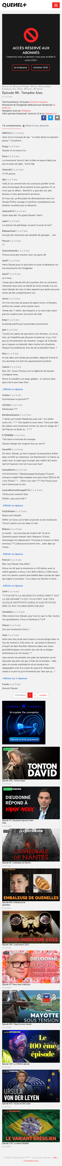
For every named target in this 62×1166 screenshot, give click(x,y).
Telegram (26, 111)
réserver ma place (39, 102)
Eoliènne (38, 89)
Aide (55, 1157)
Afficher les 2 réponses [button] (15, 678)
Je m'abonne (20, 67)
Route (34, 86)
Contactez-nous (31, 1160)
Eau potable (45, 86)
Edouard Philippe (21, 86)
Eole (20, 89)
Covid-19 (7, 86)
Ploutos (28, 89)
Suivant (43, 695)
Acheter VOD (40, 67)
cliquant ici (50, 113)
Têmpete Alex (9, 89)
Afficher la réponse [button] (13, 389)
